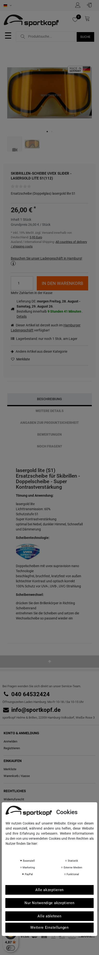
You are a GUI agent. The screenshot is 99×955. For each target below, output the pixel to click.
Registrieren (12, 748)
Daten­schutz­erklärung (24, 850)
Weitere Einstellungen (49, 927)
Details (22, 316)
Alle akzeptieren (49, 890)
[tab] (49, 399)
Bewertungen (49, 434)
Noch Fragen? (49, 446)
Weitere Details (50, 411)
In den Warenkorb (62, 283)
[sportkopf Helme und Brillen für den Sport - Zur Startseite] (33, 21)
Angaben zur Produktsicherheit (49, 423)
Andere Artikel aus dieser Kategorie (41, 351)
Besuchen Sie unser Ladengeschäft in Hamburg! (46, 258)
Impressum (53, 850)
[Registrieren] (79, 5)
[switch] (10, 948)
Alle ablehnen (49, 916)
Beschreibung (49, 399)
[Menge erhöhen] (29, 279)
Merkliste (23, 359)
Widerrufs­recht (14, 799)
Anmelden (10, 741)
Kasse (25, 776)
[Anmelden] (90, 5)
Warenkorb (11, 776)
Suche (85, 37)
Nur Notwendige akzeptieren (49, 903)
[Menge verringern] (29, 286)
